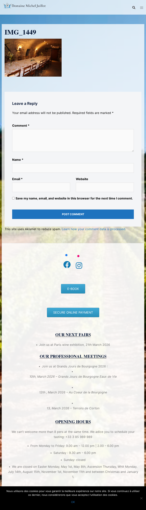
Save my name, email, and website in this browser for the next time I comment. (74, 198)
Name (17, 160)
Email (17, 179)
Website (82, 179)
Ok (73, 502)
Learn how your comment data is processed (93, 229)
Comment (20, 125)
